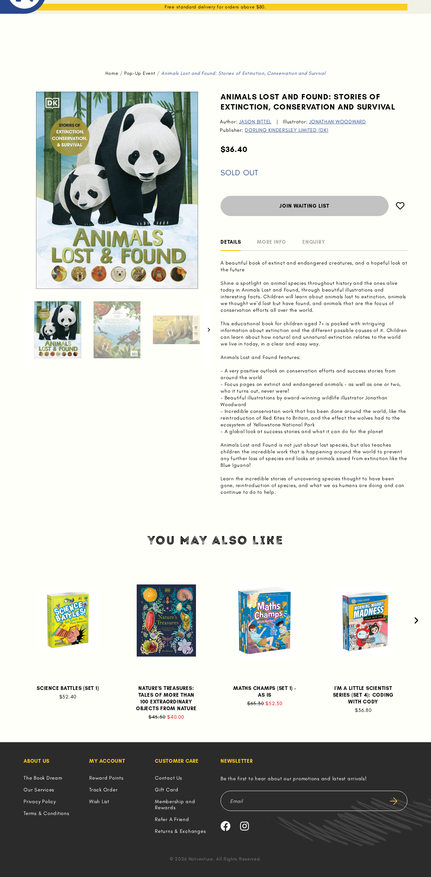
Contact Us (168, 778)
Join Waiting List (304, 206)
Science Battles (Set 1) (68, 688)
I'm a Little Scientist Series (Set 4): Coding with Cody (363, 695)
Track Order (103, 790)
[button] (27, 330)
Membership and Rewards (175, 804)
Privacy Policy (40, 801)
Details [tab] (231, 242)
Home (111, 73)
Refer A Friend (172, 819)
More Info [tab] (271, 242)
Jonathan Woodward (337, 122)
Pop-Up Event (139, 73)
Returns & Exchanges (180, 831)
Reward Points (106, 778)
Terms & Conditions (46, 813)
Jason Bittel (255, 122)
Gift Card (166, 790)
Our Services (39, 790)
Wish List (99, 801)
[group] (57, 330)
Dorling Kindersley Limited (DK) (286, 130)
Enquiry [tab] (313, 242)
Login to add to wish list (400, 206)
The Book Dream (43, 778)
